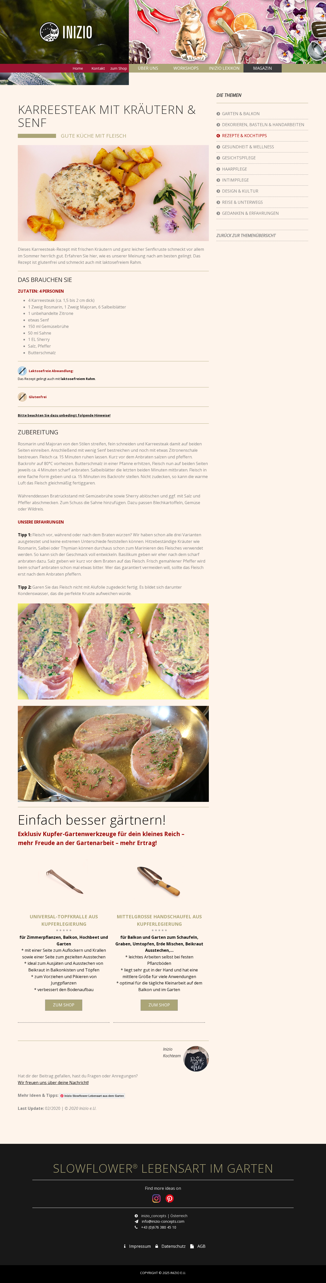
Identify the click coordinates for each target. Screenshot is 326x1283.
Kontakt (98, 68)
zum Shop (118, 68)
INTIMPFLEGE (234, 180)
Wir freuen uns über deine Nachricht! (53, 1082)
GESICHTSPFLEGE (238, 158)
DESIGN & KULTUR (239, 191)
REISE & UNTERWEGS (241, 202)
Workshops (186, 68)
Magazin (262, 68)
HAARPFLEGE (233, 169)
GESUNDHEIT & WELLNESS (247, 147)
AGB (201, 1246)
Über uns (148, 68)
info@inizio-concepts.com (163, 1221)
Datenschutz (173, 1246)
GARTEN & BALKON (240, 113)
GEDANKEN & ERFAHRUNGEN (249, 213)
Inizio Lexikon (224, 68)
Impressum (140, 1246)
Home (78, 68)
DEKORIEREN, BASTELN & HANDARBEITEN (262, 124)
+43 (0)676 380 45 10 (158, 1227)
